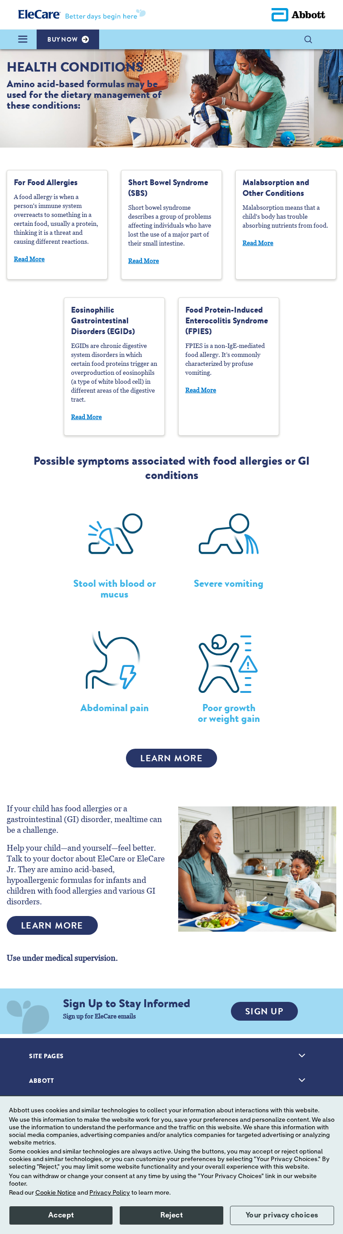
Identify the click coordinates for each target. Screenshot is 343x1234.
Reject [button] (171, 1215)
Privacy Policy (109, 1193)
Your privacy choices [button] (282, 1215)
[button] (313, 39)
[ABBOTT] (302, 1080)
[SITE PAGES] (302, 1055)
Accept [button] (61, 1215)
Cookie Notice (55, 1193)
